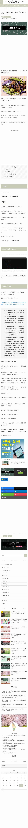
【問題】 (7, 169)
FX (4, 597)
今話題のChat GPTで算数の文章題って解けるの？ (17, 463)
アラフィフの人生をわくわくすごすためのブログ (14, 1)
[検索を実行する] (25, 555)
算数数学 (4, 16)
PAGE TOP (25, 801)
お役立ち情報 (7, 564)
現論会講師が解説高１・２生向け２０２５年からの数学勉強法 (14, 705)
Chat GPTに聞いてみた (10, 174)
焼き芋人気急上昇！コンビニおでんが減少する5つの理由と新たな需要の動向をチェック (13, 696)
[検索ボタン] (26, 2)
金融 (5, 600)
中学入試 (9, 16)
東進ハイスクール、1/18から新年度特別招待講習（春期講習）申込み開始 (14, 692)
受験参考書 (6, 570)
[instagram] (15, 756)
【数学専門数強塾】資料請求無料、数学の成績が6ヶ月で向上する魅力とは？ (13, 709)
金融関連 (6, 595)
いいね (5, 479)
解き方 (8, 171)
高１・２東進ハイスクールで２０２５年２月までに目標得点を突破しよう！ (14, 701)
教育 (5, 575)
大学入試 (6, 589)
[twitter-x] (13, 756)
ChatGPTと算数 (8, 176)
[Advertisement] (14, 51)
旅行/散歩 (6, 581)
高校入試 (6, 592)
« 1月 (2, 790)
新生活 (5, 578)
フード (5, 567)
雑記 (5, 603)
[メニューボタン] (1, 2)
